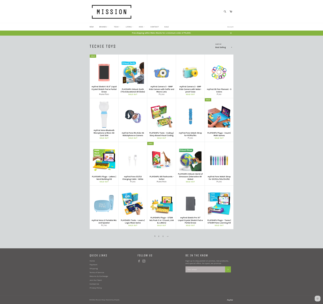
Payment (93, 264)
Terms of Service (97, 272)
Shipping (94, 268)
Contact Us (94, 284)
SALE (166, 27)
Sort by (218, 44)
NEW (92, 27)
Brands (103, 27)
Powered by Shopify (112, 300)
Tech (116, 27)
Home (92, 261)
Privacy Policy (96, 288)
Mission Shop (100, 300)
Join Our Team (96, 280)
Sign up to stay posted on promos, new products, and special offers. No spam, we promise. (206, 262)
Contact (154, 27)
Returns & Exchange (99, 276)
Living (129, 27)
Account (230, 27)
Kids (141, 27)
